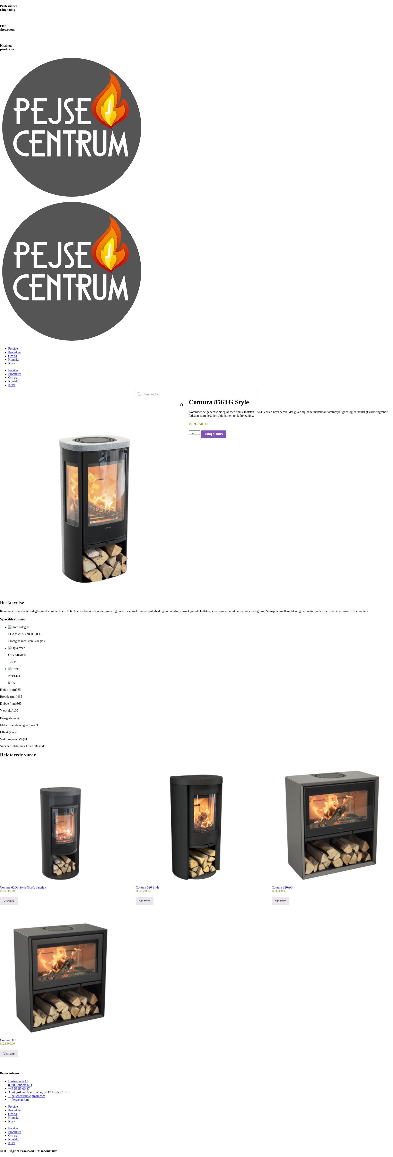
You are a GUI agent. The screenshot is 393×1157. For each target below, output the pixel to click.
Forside (13, 348)
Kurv (11, 363)
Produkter (14, 352)
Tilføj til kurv (213, 434)
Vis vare (9, 901)
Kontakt (13, 359)
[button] (181, 405)
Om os (12, 356)
